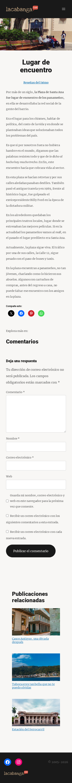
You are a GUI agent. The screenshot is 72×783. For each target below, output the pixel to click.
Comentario (15, 392)
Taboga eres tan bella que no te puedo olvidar (33, 685)
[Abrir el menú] (63, 9)
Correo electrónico (20, 457)
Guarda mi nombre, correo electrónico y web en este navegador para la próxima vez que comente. (37, 501)
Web (9, 476)
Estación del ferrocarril (28, 729)
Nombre (13, 438)
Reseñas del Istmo (36, 82)
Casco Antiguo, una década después (30, 640)
